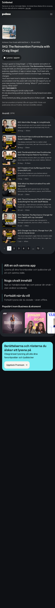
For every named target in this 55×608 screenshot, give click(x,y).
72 (38, 248)
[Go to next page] (43, 248)
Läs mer (28, 8)
